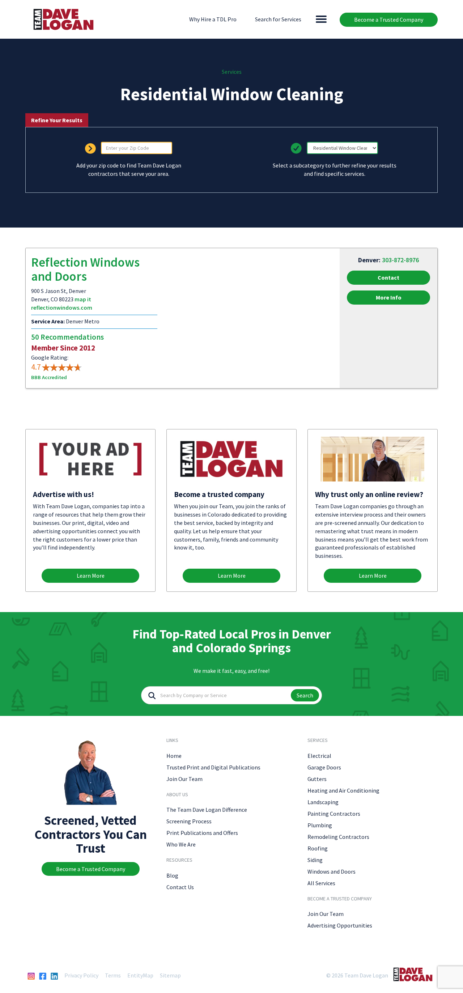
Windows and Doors (331, 871)
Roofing (317, 848)
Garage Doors (324, 767)
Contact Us (180, 887)
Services (232, 71)
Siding (315, 859)
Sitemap (170, 975)
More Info (389, 297)
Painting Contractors (333, 813)
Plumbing (319, 825)
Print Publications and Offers (202, 832)
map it (83, 299)
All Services (321, 883)
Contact (388, 277)
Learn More (91, 575)
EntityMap (140, 975)
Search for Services (278, 19)
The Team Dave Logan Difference (206, 809)
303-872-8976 (400, 260)
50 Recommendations (67, 337)
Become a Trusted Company (388, 19)
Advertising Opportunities (339, 925)
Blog (172, 875)
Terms (113, 975)
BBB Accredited (49, 377)
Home (174, 755)
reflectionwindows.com (61, 307)
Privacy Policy (81, 975)
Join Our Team (184, 778)
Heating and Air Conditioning (343, 790)
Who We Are (181, 844)
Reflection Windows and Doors (85, 269)
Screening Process (189, 821)
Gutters (317, 778)
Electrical (319, 755)
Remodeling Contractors (338, 836)
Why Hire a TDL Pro (213, 19)
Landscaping (323, 802)
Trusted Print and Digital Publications (213, 767)
